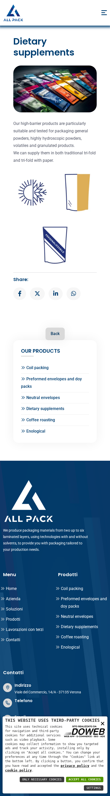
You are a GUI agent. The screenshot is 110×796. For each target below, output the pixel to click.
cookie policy (18, 770)
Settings (93, 788)
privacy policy (75, 766)
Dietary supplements (45, 408)
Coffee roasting (40, 419)
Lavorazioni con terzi (24, 629)
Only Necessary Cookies (42, 779)
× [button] (102, 723)
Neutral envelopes (43, 397)
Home (11, 588)
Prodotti (13, 619)
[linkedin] (56, 293)
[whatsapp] (74, 293)
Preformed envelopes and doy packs (51, 383)
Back (55, 333)
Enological (35, 431)
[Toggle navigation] (104, 12)
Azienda (13, 598)
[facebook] (19, 293)
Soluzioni (14, 609)
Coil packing (37, 367)
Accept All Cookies (85, 779)
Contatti (13, 639)
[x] (37, 293)
